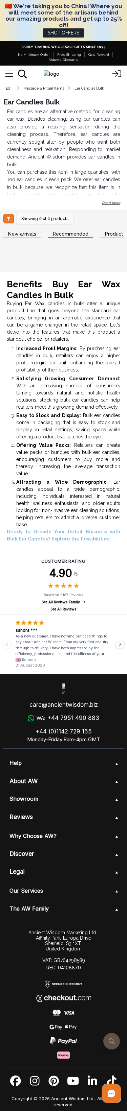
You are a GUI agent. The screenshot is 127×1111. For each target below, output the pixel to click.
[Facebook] (15, 1081)
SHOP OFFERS (63, 32)
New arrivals (22, 234)
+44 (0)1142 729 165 (64, 731)
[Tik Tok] (111, 1081)
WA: (68, 718)
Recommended (70, 234)
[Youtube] (73, 1081)
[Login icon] (117, 74)
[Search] (22, 74)
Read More (111, 203)
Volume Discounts (63, 60)
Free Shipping (69, 54)
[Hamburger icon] (9, 74)
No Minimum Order (34, 54)
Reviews (21, 816)
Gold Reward (98, 54)
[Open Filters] (8, 218)
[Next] (120, 644)
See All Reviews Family (61, 602)
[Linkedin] (92, 1081)
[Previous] (7, 644)
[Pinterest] (53, 1081)
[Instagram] (34, 1081)
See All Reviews (63, 609)
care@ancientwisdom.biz (63, 704)
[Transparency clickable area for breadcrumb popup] (44, 88)
